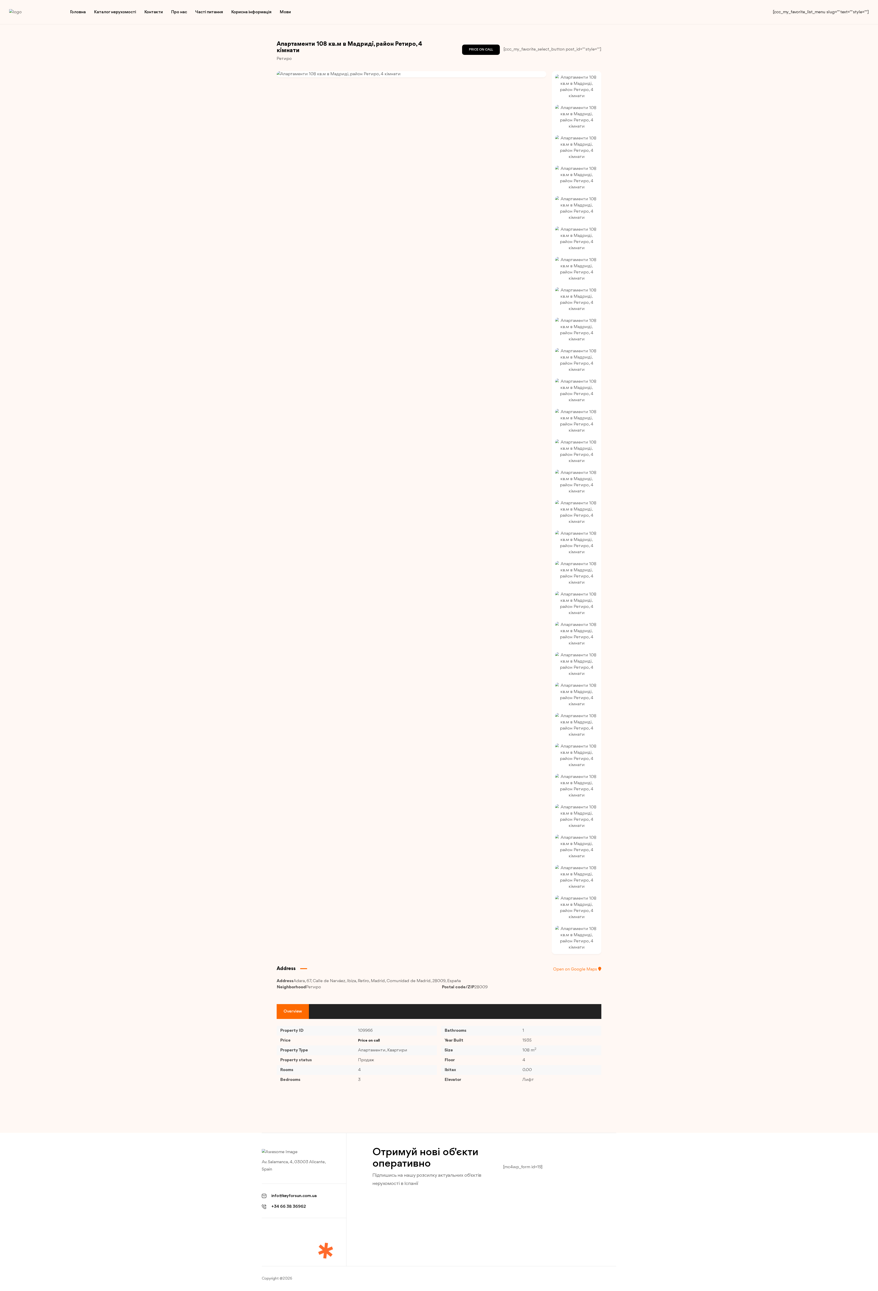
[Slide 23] (576, 755)
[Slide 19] (576, 634)
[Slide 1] (576, 87)
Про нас (179, 12)
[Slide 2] (576, 117)
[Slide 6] (576, 239)
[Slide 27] (576, 877)
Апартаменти (371, 1050)
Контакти (153, 12)
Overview (293, 1011)
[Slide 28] (576, 907)
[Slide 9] (576, 330)
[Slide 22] (576, 725)
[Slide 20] (576, 664)
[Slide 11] (576, 391)
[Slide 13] (576, 451)
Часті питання (209, 12)
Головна (78, 12)
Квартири (397, 1050)
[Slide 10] (576, 360)
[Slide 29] (576, 938)
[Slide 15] (576, 512)
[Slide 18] (576, 603)
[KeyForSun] (32, 12)
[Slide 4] (576, 178)
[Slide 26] (576, 847)
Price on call (481, 49)
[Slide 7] (576, 269)
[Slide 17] (576, 573)
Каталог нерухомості (115, 12)
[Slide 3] (576, 147)
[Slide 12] (576, 421)
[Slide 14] (576, 482)
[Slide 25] (576, 816)
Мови (285, 12)
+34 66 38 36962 (288, 1206)
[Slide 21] (576, 695)
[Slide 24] (576, 786)
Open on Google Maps (575, 969)
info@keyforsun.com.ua (294, 1196)
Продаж (366, 1060)
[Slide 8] (576, 299)
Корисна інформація (251, 12)
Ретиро (284, 58)
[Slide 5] (576, 208)
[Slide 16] (576, 543)
